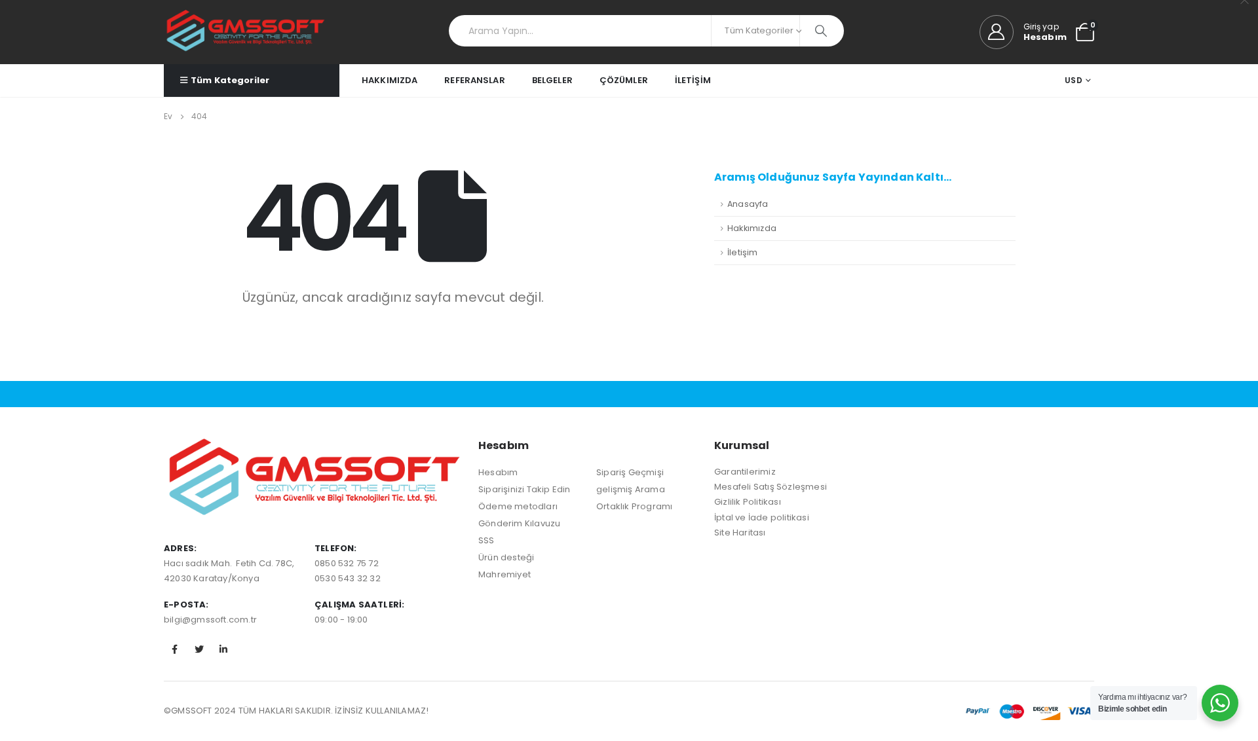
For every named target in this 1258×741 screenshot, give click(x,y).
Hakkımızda (751, 228)
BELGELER (552, 80)
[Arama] (822, 30)
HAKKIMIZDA (389, 80)
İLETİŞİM (693, 80)
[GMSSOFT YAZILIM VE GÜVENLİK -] (246, 32)
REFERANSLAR (474, 80)
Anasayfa (748, 203)
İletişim (742, 252)
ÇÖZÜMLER (624, 80)
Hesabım (498, 472)
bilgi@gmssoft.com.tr (210, 619)
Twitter (199, 649)
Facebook (175, 649)
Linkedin (223, 649)
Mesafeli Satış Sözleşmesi (770, 486)
